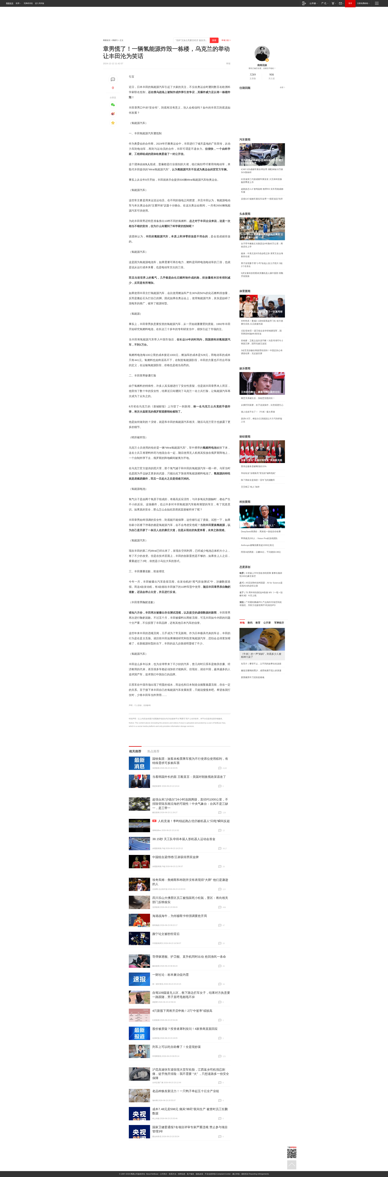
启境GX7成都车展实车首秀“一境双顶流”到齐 (262, 199)
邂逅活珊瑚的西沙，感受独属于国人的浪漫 (261, 670)
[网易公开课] (313, 3)
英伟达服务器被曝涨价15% (253, 466)
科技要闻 (244, 501)
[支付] (333, 3)
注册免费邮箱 (362, 3)
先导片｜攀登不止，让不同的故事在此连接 (261, 663)
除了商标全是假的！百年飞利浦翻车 (258, 480)
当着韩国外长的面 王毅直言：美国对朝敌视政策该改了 (189, 776)
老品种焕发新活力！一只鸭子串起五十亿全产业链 (185, 1091)
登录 (350, 3)
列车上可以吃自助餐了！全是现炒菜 (176, 1046)
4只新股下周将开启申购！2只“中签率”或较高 (182, 1010)
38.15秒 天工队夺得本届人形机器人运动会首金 (183, 839)
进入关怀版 (39, 3)
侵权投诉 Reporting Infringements (255, 1174)
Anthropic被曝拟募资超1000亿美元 (257, 545)
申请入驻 (225, 40)
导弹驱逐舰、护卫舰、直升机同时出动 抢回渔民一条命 (189, 956)
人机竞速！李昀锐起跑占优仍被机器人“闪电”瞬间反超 (194, 821)
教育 (258, 622)
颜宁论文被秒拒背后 (166, 934)
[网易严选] (324, 3)
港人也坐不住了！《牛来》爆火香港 (258, 412)
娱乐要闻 (244, 368)
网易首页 (9, 3)
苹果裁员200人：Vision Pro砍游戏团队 (259, 538)
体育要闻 (244, 291)
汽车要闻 (244, 139)
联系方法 (172, 1174)
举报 (228, 63)
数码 (250, 622)
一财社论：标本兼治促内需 (170, 974)
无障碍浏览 (28, 3)
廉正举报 (236, 1174)
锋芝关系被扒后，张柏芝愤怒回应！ (258, 398)
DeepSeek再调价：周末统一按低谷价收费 (261, 531)
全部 (281, 87)
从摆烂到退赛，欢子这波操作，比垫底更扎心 (262, 405)
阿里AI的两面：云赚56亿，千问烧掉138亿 (261, 552)
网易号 (115, 40)
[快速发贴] (113, 79)
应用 (17, 3)
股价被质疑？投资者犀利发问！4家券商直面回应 (185, 1028)
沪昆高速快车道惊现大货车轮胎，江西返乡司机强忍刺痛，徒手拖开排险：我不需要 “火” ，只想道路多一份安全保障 (190, 1074)
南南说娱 (262, 65)
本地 (242, 622)
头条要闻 (244, 213)
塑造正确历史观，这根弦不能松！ (262, 68)
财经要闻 (244, 436)
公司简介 (163, 1174)
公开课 (267, 622)
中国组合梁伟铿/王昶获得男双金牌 (175, 857)
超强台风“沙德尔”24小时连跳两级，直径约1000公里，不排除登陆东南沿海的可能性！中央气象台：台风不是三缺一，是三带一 (190, 804)
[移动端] (304, 3)
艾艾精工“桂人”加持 (250, 487)
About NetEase (152, 1174)
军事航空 (279, 622)
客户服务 (190, 1174)
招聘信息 (181, 1174)
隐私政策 (199, 1174)
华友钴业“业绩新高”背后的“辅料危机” (258, 473)
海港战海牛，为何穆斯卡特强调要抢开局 (179, 916)
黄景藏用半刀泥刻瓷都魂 (252, 677)
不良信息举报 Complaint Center (218, 1174)
